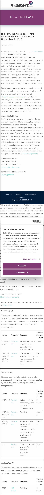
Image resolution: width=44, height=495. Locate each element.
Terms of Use (20, 197)
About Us (8, 194)
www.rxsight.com (30, 154)
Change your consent (9, 297)
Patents (18, 194)
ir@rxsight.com (7, 175)
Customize (20, 272)
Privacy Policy (30, 194)
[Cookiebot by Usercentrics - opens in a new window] (31, 221)
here (36, 88)
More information (30, 259)
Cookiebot (7, 305)
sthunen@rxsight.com (10, 167)
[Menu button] (2, 6)
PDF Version (37, 52)
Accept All (22, 266)
